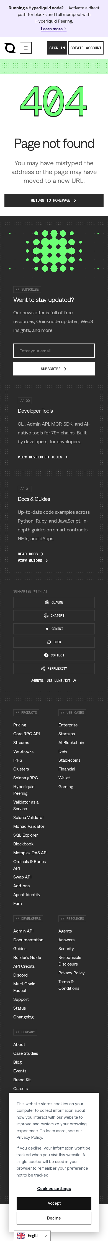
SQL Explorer (25, 834)
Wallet (64, 777)
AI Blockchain (71, 742)
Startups (66, 733)
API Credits (24, 966)
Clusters (21, 768)
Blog (17, 1061)
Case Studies (25, 1053)
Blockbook (23, 843)
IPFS (17, 760)
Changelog (23, 1016)
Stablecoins (69, 760)
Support (21, 999)
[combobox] (32, 1236)
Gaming (65, 786)
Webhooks (23, 751)
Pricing (19, 724)
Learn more (52, 28)
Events (19, 1070)
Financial (66, 768)
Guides (19, 948)
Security (66, 948)
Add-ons (21, 885)
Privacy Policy (29, 1137)
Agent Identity (26, 894)
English (33, 1236)
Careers (20, 1088)
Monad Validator (28, 826)
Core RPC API (26, 733)
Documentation (28, 939)
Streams (21, 742)
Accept (54, 1203)
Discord (20, 974)
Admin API (23, 930)
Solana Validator (28, 817)
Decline (54, 1218)
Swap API (22, 876)
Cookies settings (54, 1188)
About (19, 1044)
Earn (17, 903)
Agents (65, 930)
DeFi (62, 751)
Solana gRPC (25, 777)
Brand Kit (22, 1079)
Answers (66, 939)
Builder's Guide (27, 957)
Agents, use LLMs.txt (50, 680)
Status (19, 1007)
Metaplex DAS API (30, 852)
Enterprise (68, 724)
